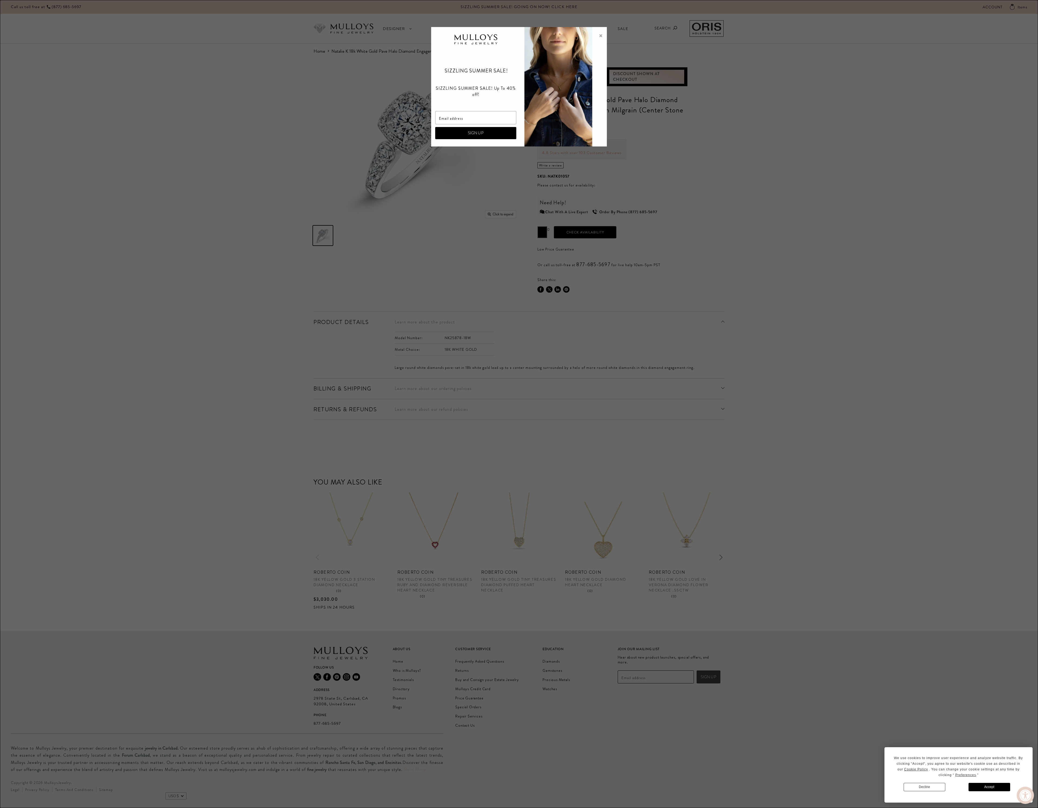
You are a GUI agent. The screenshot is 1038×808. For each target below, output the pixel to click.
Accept (989, 787)
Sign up (476, 133)
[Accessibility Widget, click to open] (1025, 795)
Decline (924, 787)
